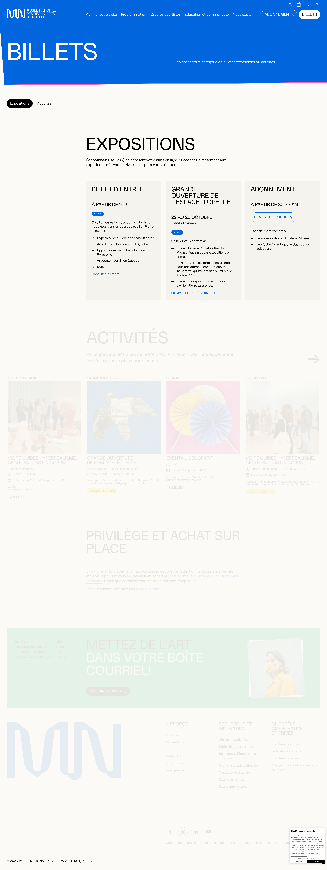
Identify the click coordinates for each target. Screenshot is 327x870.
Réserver (97, 213)
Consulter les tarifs (105, 274)
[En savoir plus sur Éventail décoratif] (203, 417)
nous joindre (149, 589)
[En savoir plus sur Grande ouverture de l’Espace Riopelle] (124, 417)
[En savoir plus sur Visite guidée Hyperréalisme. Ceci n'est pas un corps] (44, 417)
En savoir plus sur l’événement (193, 292)
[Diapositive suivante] (314, 359)
